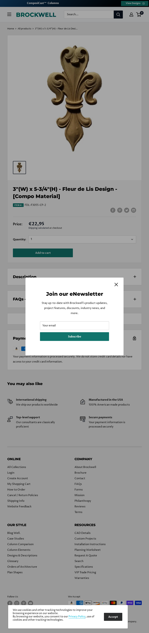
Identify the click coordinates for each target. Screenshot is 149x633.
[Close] (116, 284)
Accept (113, 617)
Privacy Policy (77, 616)
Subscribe (74, 336)
